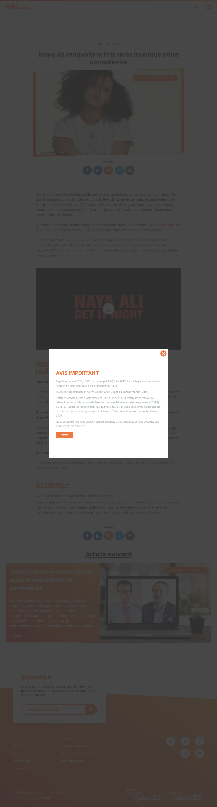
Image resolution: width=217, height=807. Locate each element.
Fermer (64, 434)
